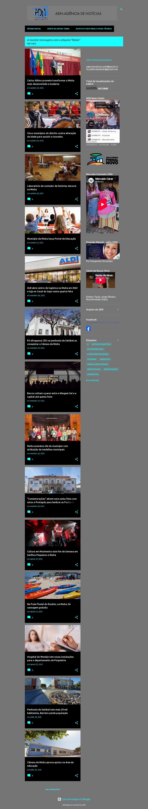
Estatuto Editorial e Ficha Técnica (94, 29)
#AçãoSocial (92, 374)
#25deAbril (91, 359)
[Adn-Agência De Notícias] (88, 330)
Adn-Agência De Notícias (95, 322)
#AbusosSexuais (111, 369)
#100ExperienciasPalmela (97, 354)
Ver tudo (31, 44)
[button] (76, 94)
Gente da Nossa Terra (58, 29)
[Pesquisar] (121, 9)
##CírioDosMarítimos (101, 344)
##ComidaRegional (95, 349)
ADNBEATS (92, 144)
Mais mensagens (52, 789)
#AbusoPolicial (93, 369)
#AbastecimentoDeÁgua (97, 364)
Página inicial (34, 29)
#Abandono (105, 359)
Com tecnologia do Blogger (75, 799)
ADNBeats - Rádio (108, 144)
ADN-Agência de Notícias (99, 60)
